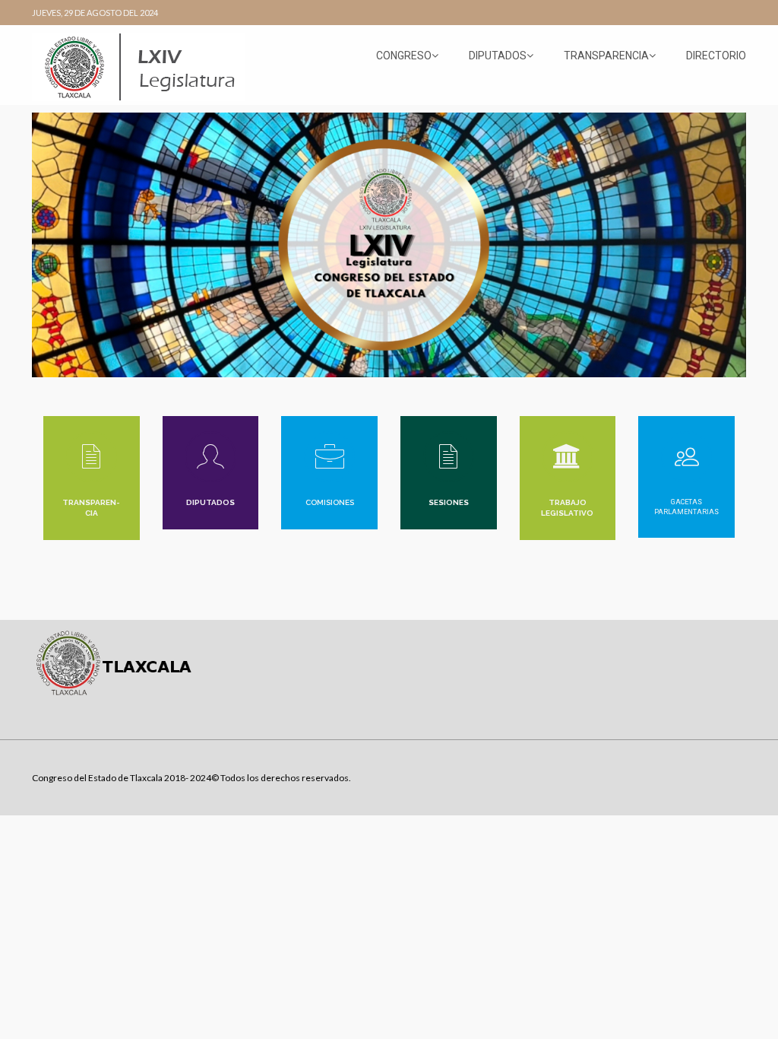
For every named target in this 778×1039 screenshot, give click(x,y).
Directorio (716, 55)
